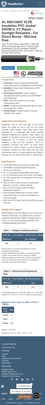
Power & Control (23, 11)
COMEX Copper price (9, 371)
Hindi (3, 399)
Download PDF (8, 68)
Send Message (24, 397)
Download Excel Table (26, 68)
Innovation (5, 360)
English (4, 393)
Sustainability (6, 363)
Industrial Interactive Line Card (12, 374)
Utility (3, 356)
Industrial (13, 11)
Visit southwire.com (8, 347)
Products (5, 11)
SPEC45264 (35, 11)
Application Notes (8, 369)
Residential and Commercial (11, 358)
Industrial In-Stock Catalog (11, 376)
